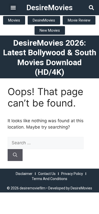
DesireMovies (49, 7)
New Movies (50, 30)
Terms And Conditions (49, 179)
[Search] (15, 155)
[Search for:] (46, 142)
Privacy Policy (72, 174)
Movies (14, 20)
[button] (13, 8)
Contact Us (47, 174)
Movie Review (79, 20)
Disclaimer (24, 174)
